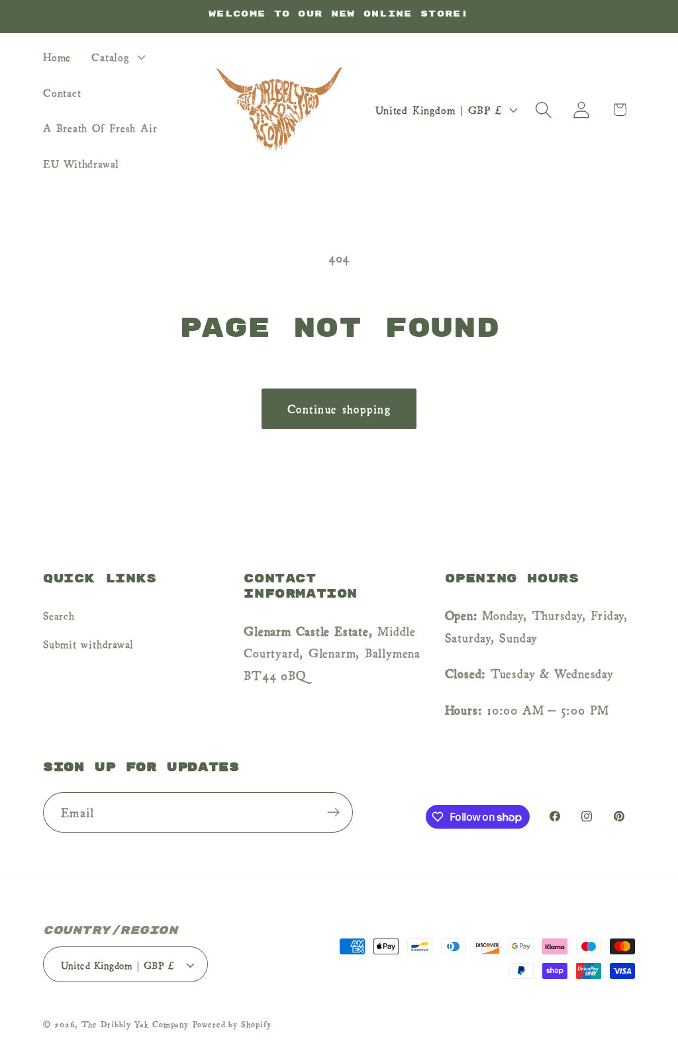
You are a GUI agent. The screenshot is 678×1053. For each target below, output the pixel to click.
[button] (116, 56)
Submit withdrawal (88, 643)
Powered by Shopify (232, 1023)
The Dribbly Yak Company (135, 1023)
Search (59, 614)
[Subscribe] (333, 812)
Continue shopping (339, 408)
